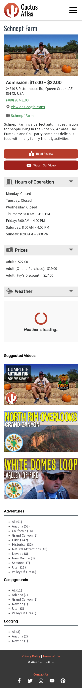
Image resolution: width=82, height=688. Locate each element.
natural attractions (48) (29, 549)
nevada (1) (20, 604)
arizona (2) (20, 636)
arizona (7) (20, 594)
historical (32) (22, 544)
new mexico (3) (23, 558)
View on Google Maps (28, 106)
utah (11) (19, 567)
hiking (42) (20, 540)
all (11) (17, 590)
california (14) (22, 530)
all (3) (16, 631)
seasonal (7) (21, 562)
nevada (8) (20, 553)
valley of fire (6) (24, 572)
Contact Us (41, 674)
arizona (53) (21, 526)
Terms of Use (52, 656)
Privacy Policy (31, 656)
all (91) (17, 521)
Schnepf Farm (22, 115)
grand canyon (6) (24, 535)
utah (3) (18, 608)
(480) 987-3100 (17, 100)
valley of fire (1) (24, 613)
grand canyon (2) (24, 599)
